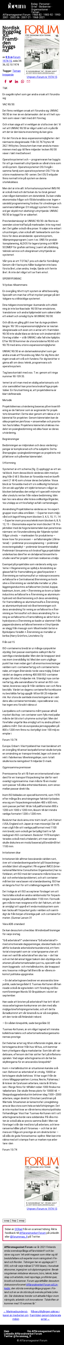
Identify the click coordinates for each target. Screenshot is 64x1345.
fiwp (14, 1220)
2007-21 (26, 17)
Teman (35, 12)
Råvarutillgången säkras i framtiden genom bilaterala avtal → (45, 1315)
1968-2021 (39, 17)
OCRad (18, 1229)
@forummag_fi (19, 1236)
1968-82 (37, 14)
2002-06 (15, 17)
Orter (34, 6)
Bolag (34, 4)
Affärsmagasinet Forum (16, 14)
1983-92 (48, 14)
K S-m (9, 57)
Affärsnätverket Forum (32, 1232)
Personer (44, 4)
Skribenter (45, 6)
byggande (8, 74)
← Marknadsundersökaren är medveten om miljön (16, 1315)
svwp (6, 1220)
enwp (21, 1220)
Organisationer (39, 9)
